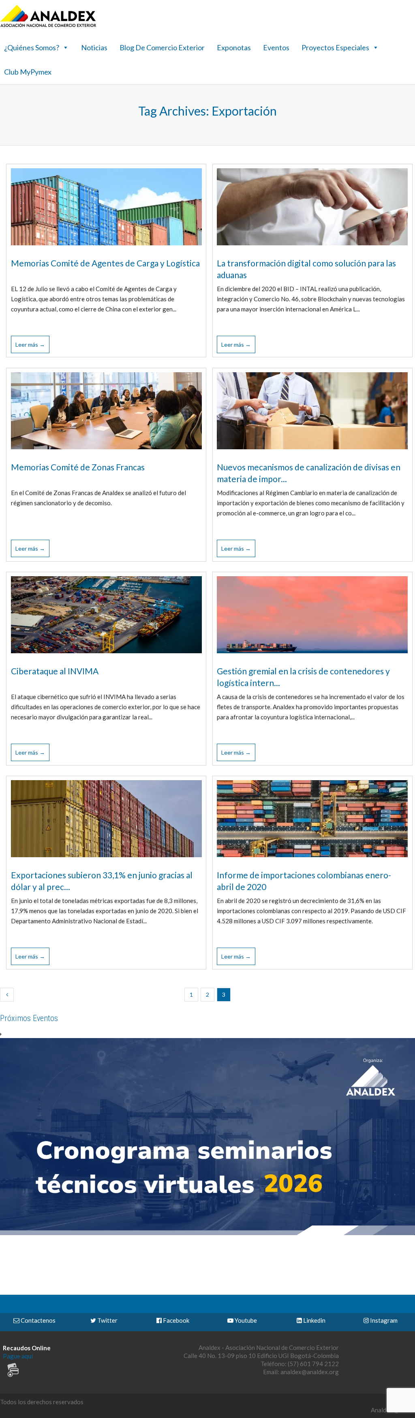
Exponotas (234, 47)
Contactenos (37, 1320)
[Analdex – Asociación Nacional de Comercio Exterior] (48, 26)
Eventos (276, 47)
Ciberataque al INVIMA (54, 671)
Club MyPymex (27, 71)
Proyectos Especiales (335, 47)
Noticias (94, 47)
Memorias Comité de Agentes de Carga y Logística (105, 263)
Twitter (107, 1320)
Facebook (175, 1320)
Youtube (245, 1320)
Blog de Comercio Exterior (162, 47)
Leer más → (30, 344)
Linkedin (313, 1320)
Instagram (383, 1320)
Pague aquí (18, 1356)
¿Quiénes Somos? (31, 47)
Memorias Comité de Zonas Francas (78, 467)
